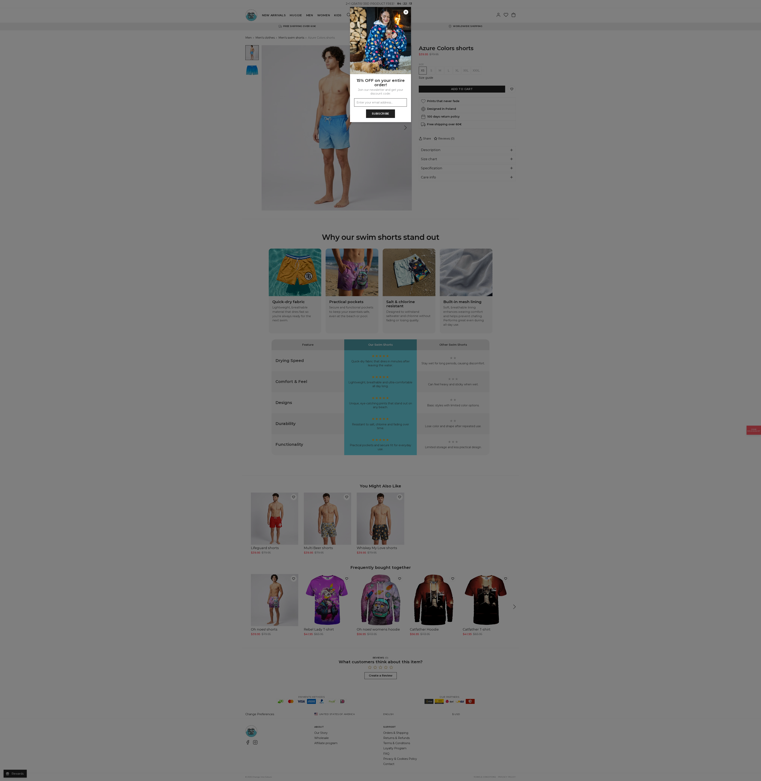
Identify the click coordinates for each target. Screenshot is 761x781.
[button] (380, 390)
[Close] (405, 12)
